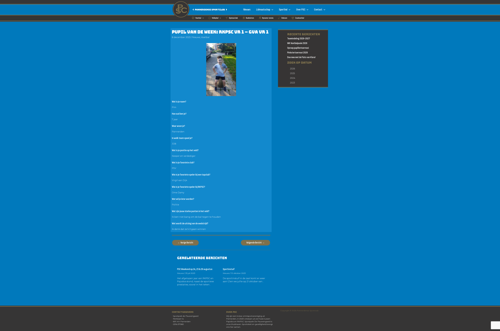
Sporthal (283, 9)
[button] (271, 9)
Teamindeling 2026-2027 (298, 38)
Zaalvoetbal (299, 18)
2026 (292, 68)
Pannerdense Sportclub (210, 9)
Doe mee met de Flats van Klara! (301, 57)
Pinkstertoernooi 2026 (297, 52)
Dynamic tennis (267, 18)
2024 (292, 78)
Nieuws (247, 9)
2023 (292, 82)
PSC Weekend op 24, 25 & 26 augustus (194, 269)
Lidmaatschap (263, 9)
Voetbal (198, 18)
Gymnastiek (233, 18)
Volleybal (215, 18)
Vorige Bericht (185, 242)
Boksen (284, 18)
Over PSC (300, 9)
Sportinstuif (229, 269)
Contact (318, 9)
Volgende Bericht (255, 242)
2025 (292, 73)
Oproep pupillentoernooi (298, 47)
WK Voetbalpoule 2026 (297, 43)
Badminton (250, 18)
